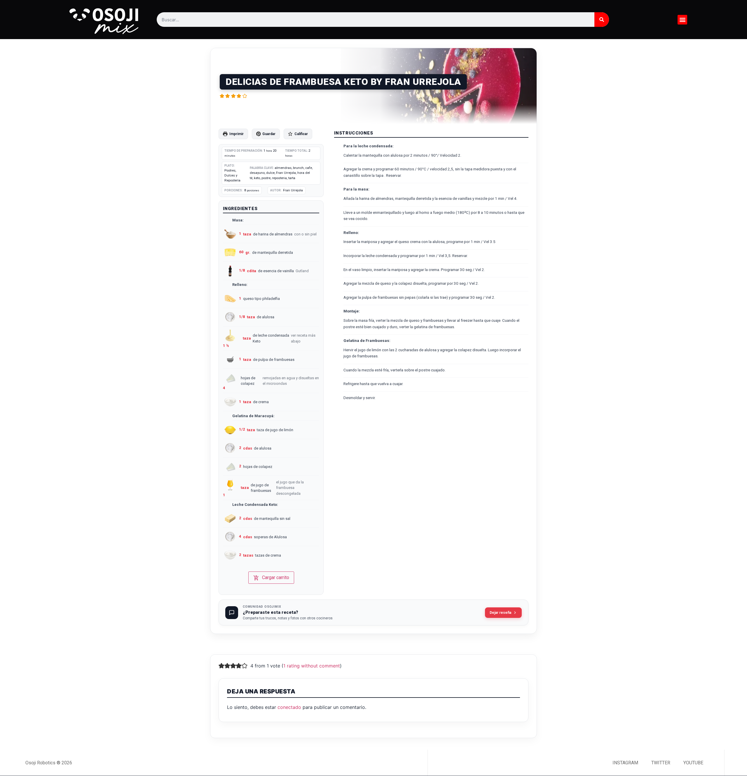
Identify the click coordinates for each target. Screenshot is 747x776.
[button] (682, 20)
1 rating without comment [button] (311, 666)
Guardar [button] (268, 134)
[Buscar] (601, 19)
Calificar (301, 134)
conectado (289, 707)
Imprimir (236, 134)
